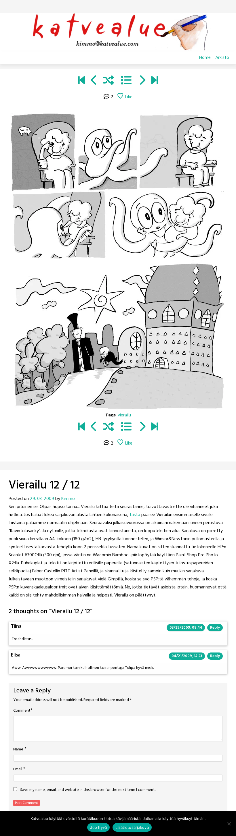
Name (18, 749)
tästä (135, 515)
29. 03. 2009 (42, 499)
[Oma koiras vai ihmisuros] (154, 81)
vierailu (124, 415)
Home (205, 57)
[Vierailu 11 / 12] (94, 81)
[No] (229, 824)
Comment (22, 711)
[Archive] (126, 81)
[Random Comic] (108, 81)
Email (17, 769)
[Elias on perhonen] (81, 81)
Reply (215, 628)
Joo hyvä (98, 827)
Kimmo (68, 499)
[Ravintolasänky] (142, 81)
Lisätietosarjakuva (132, 827)
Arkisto (222, 57)
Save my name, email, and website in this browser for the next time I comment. (87, 790)
